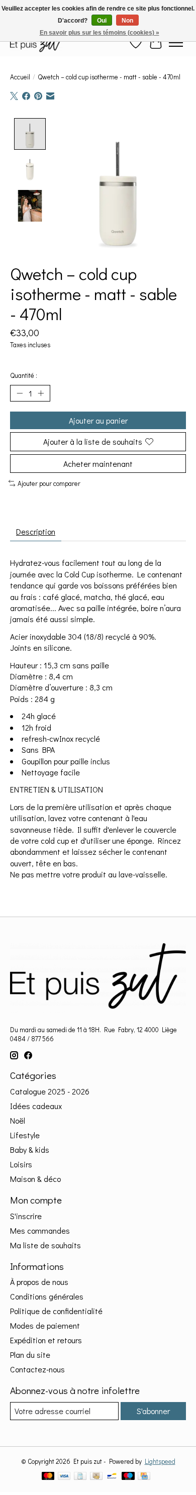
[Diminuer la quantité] (19, 393)
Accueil (20, 76)
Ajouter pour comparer (49, 483)
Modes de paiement (45, 1325)
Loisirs (21, 1164)
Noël (17, 1120)
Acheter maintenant (98, 463)
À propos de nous (39, 1281)
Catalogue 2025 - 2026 (49, 1091)
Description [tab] (35, 531)
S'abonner (153, 1411)
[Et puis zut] (36, 42)
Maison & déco (35, 1178)
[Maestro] (128, 1477)
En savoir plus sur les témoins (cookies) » (99, 32)
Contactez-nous (37, 1369)
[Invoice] (80, 1477)
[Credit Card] (144, 1477)
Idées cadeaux (36, 1106)
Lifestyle (25, 1135)
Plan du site (30, 1354)
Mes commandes (40, 1230)
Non (127, 20)
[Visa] (64, 1477)
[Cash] (96, 1477)
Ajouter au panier (98, 420)
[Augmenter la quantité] (40, 393)
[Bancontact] (112, 1477)
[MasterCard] (48, 1477)
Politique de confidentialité (56, 1311)
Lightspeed (160, 1461)
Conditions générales (46, 1296)
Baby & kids (29, 1149)
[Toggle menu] (176, 43)
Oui (102, 20)
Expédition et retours (46, 1340)
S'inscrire (26, 1216)
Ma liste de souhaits (45, 1245)
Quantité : (23, 375)
